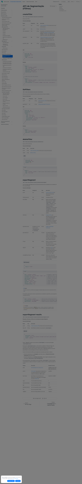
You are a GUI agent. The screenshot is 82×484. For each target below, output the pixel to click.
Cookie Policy (16, 478)
